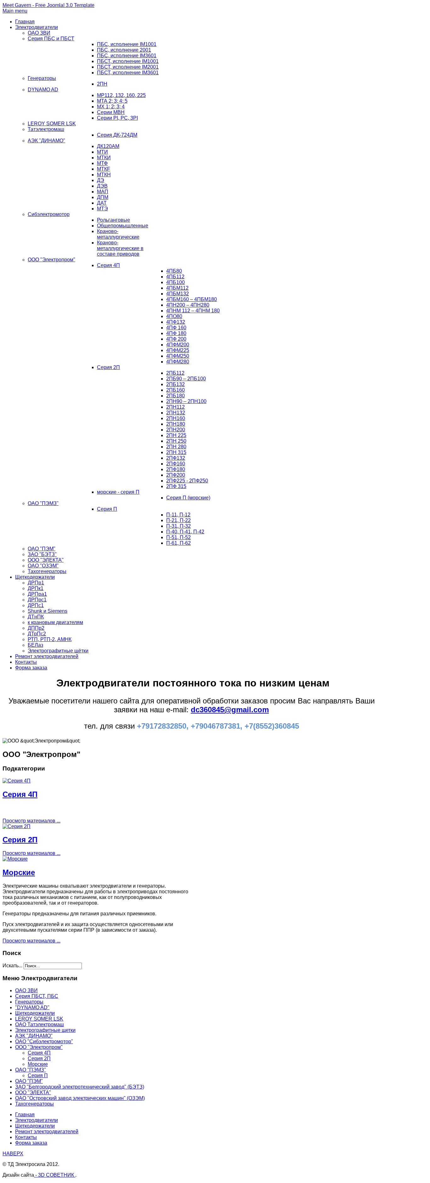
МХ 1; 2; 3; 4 (111, 106)
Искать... (12, 965)
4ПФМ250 (177, 356)
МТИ (102, 152)
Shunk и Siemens (47, 611)
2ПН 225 (176, 435)
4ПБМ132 (177, 293)
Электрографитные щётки (58, 650)
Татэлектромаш (46, 129)
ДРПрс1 (37, 599)
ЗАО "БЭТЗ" (42, 554)
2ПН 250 (176, 441)
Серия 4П (108, 265)
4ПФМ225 (177, 350)
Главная (25, 21)
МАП (102, 191)
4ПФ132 (175, 322)
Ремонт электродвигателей (46, 656)
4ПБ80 (174, 271)
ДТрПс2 (37, 633)
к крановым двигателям (55, 622)
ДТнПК (36, 616)
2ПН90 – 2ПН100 (186, 401)
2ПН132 (175, 412)
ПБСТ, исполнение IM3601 (128, 72)
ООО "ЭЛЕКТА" (46, 560)
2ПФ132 (175, 458)
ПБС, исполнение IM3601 (126, 55)
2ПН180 (175, 424)
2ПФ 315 (176, 486)
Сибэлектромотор (49, 214)
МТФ (102, 163)
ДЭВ (102, 186)
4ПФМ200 (177, 344)
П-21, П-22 (178, 520)
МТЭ (102, 208)
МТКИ (104, 157)
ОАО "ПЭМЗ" (43, 503)
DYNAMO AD (43, 89)
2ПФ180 (175, 469)
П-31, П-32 (178, 526)
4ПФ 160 (176, 327)
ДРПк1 (35, 588)
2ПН (102, 84)
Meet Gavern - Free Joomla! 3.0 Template (48, 5)
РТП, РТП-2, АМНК (49, 639)
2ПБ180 (175, 395)
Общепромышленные (122, 225)
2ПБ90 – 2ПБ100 (186, 378)
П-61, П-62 (178, 543)
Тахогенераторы (47, 571)
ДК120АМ (108, 146)
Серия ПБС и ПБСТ (51, 38)
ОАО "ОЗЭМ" (43, 565)
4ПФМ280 (177, 361)
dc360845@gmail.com (230, 709)
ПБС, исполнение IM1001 (126, 44)
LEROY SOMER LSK (52, 123)
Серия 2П (108, 367)
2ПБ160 (175, 390)
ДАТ (102, 203)
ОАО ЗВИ (39, 33)
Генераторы (42, 78)
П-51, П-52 (178, 537)
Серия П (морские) (188, 497)
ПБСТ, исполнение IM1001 (128, 61)
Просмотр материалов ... (31, 820)
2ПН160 (175, 418)
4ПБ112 (175, 276)
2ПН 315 (176, 452)
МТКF (103, 169)
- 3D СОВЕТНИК (54, 1175)
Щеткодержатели (35, 577)
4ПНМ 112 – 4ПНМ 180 (193, 310)
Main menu (15, 11)
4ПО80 (174, 316)
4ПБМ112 (177, 288)
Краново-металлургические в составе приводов (120, 248)
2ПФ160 (175, 463)
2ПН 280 (176, 446)
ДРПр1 (36, 582)
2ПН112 (175, 407)
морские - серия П (118, 492)
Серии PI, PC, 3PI (117, 118)
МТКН (104, 174)
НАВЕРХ (13, 1153)
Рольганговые (113, 220)
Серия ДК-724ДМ (117, 135)
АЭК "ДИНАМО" (46, 140)
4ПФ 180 (176, 333)
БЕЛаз (35, 645)
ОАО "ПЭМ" (41, 548)
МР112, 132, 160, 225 (121, 95)
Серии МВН (111, 112)
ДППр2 (36, 628)
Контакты (26, 662)
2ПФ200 (175, 475)
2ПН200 (175, 429)
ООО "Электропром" (51, 259)
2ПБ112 (175, 373)
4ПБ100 (175, 282)
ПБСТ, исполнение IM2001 (128, 67)
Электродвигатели (36, 27)
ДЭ (100, 180)
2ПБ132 (175, 384)
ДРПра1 (37, 594)
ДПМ (102, 197)
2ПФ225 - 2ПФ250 (187, 480)
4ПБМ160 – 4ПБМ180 (191, 299)
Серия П (107, 509)
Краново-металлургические (118, 234)
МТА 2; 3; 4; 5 (112, 101)
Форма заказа (31, 667)
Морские (19, 872)
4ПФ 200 (176, 339)
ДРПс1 (36, 605)
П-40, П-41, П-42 (185, 531)
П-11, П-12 (178, 514)
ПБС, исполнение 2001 (124, 50)
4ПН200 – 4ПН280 (187, 305)
